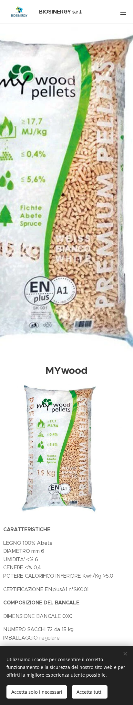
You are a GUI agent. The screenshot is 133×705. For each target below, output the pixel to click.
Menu (123, 11)
